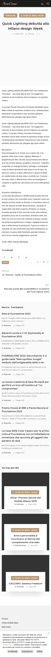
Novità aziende (6, 627)
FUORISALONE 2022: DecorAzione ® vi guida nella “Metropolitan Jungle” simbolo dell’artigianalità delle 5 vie (24, 359)
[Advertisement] (25, 59)
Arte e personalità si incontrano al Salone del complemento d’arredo (25, 539)
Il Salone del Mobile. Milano (32, 15)
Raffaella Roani (20, 545)
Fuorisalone (10, 15)
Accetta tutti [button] (12, 651)
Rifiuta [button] (39, 651)
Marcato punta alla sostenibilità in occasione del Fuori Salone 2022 (26, 290)
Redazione (7, 325)
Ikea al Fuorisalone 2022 (16, 313)
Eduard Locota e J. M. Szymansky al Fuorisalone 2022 (23, 335)
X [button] (48, 633)
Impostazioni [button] (27, 651)
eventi (5, 262)
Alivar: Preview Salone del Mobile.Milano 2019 (25, 499)
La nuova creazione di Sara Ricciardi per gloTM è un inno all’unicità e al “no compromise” (25, 385)
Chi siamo (5, 618)
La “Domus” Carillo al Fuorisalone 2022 (22, 275)
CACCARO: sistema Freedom (25, 583)
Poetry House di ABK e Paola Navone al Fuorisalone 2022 (25, 410)
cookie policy (8, 645)
